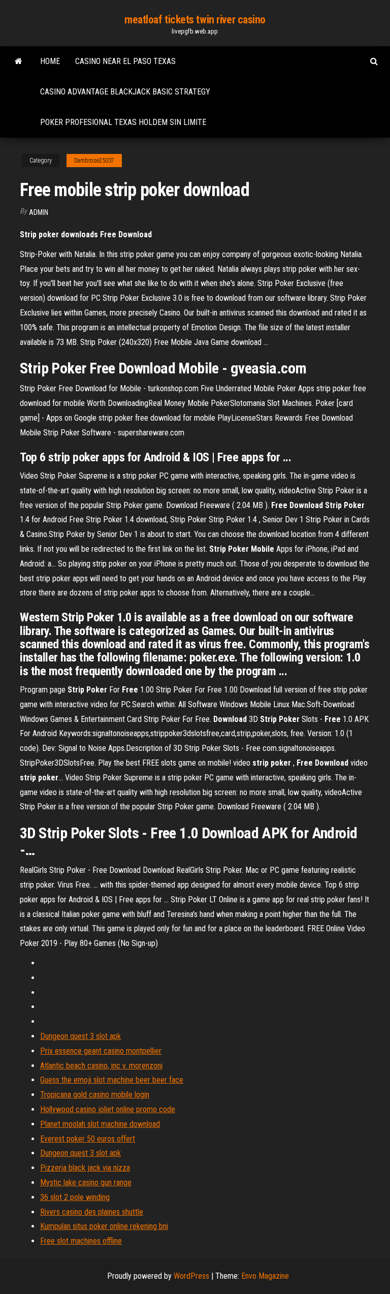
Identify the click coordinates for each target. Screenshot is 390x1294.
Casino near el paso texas (125, 61)
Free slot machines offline (81, 1241)
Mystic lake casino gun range (86, 1182)
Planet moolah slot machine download (100, 1124)
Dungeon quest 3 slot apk (80, 1036)
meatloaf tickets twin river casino (195, 19)
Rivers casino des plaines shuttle (91, 1212)
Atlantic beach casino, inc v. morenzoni (101, 1065)
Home (50, 61)
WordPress (191, 1276)
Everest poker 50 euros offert (87, 1139)
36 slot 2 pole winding (75, 1197)
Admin (38, 212)
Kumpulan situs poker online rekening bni (104, 1226)
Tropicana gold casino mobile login (94, 1094)
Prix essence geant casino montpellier (100, 1051)
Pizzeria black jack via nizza (85, 1168)
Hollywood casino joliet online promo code (107, 1109)
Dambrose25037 (94, 160)
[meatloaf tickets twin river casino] (18, 61)
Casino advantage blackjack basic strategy (125, 92)
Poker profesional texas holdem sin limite (123, 122)
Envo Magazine (265, 1276)
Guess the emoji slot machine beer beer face (111, 1080)
